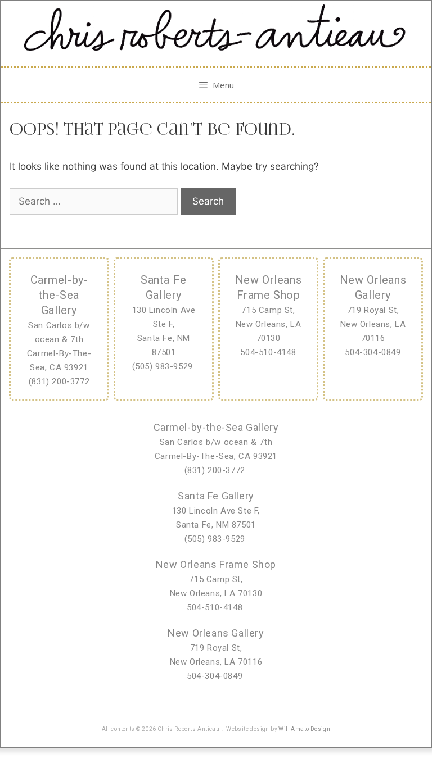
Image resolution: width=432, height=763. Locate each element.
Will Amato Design (304, 729)
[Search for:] (95, 201)
